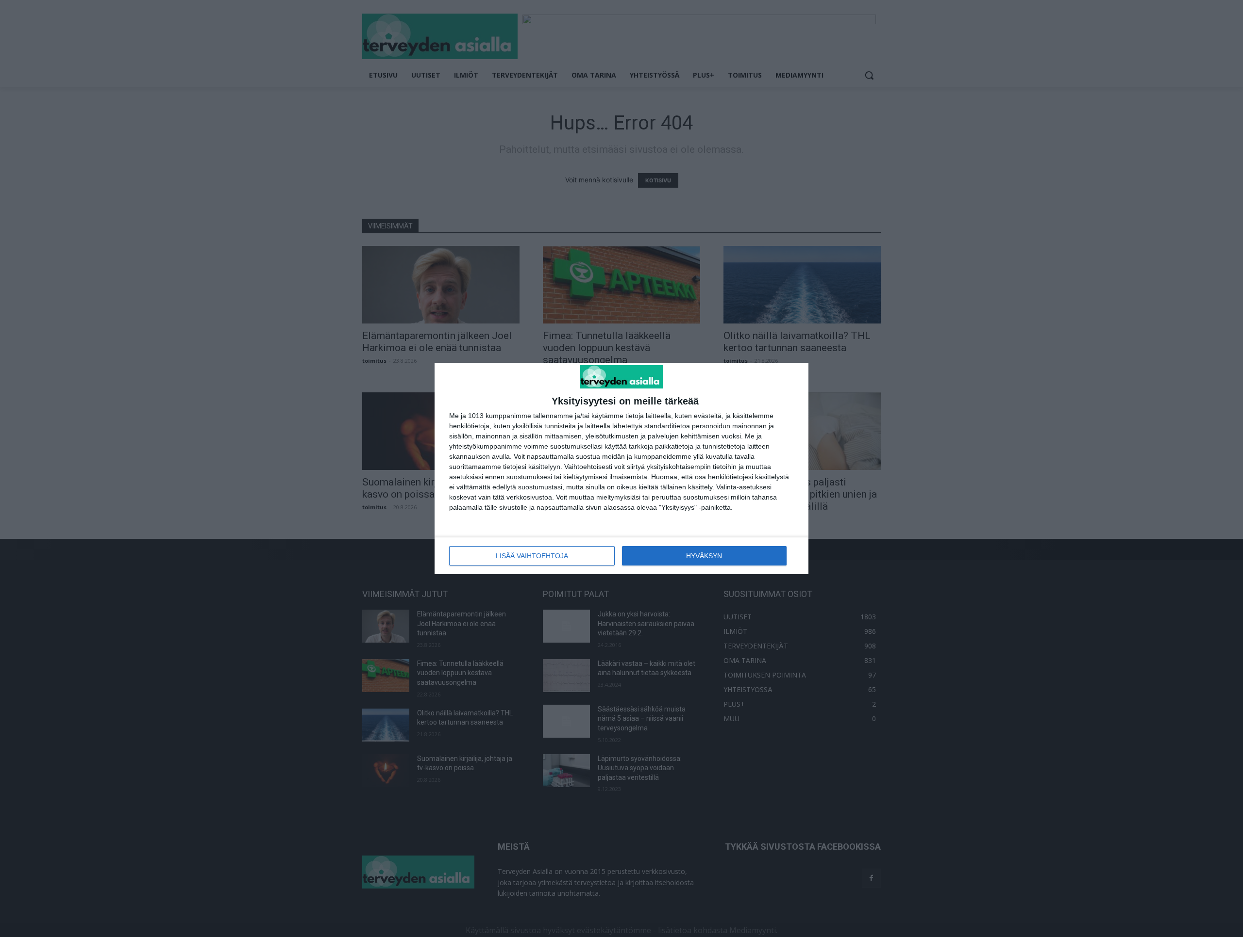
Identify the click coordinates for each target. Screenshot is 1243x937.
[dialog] (621, 469)
